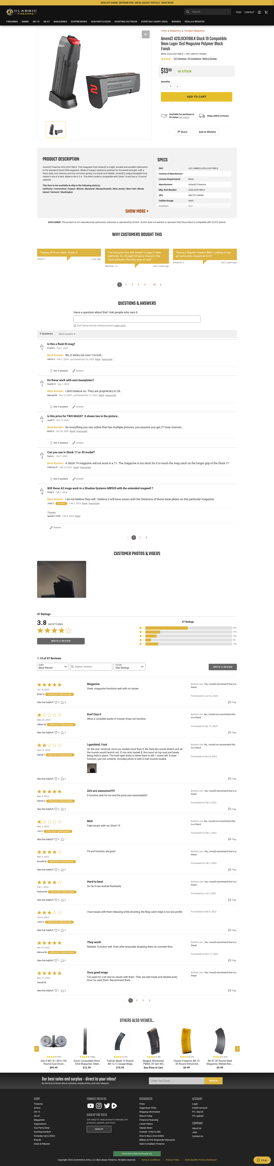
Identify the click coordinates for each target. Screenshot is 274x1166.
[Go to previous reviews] (124, 1000)
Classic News (145, 1128)
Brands (37, 1140)
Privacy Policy (172, 1160)
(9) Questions (194, 58)
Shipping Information (149, 1112)
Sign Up (213, 1080)
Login (195, 1104)
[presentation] (36, 1049)
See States (184, 117)
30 (154, 284)
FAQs (238, 12)
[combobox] (207, 12)
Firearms (38, 1104)
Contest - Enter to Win (150, 1131)
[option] (94, 71)
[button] (188, 628)
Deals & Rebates (42, 1144)
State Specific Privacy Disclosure (200, 1160)
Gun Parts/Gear (42, 1128)
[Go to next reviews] (149, 1000)
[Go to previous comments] (113, 284)
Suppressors (40, 1124)
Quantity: (165, 81)
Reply (98, 359)
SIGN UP (99, 1129)
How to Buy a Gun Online (151, 1136)
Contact (249, 12)
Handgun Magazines (194, 30)
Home (164, 30)
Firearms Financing (148, 1120)
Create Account (199, 1108)
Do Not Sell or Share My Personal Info (137, 1154)
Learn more (119, 325)
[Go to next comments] (160, 284)
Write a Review (209, 58)
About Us (196, 1128)
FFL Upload (197, 1116)
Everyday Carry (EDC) (44, 1136)
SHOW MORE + (137, 211)
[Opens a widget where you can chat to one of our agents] (262, 1160)
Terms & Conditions (150, 1160)
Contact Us (197, 1136)
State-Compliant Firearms (152, 1144)
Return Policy (145, 1116)
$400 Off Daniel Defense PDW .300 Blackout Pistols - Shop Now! (137, 2)
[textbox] (137, 319)
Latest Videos (146, 1124)
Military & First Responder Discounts (157, 1140)
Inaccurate (107, 359)
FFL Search (197, 1112)
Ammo (37, 1108)
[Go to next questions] (146, 537)
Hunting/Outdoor (42, 1131)
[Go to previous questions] (127, 537)
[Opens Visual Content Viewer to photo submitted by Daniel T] (61, 579)
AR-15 (37, 1112)
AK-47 (37, 1116)
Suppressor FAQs (147, 1108)
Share (183, 131)
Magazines (175, 30)
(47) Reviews (180, 58)
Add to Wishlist (207, 131)
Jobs (194, 1132)
